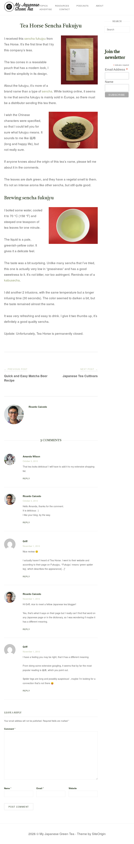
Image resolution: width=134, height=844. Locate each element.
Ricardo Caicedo (38, 406)
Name (7, 788)
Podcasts (82, 5)
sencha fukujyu (35, 38)
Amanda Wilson (31, 456)
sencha (47, 91)
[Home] (22, 10)
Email (40, 788)
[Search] (126, 28)
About (99, 5)
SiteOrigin (99, 833)
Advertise (46, 9)
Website (73, 788)
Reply (26, 478)
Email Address (116, 69)
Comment (9, 728)
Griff (25, 541)
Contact (64, 9)
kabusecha (12, 280)
